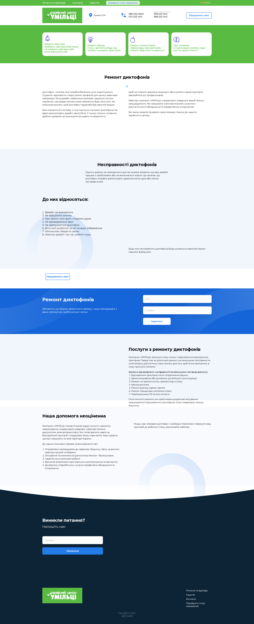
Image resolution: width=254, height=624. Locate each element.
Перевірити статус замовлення (123, 3)
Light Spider (127, 615)
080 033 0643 (136, 14)
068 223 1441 (160, 17)
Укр (202, 3)
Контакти (77, 3)
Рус (208, 3)
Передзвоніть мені (199, 15)
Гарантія (94, 3)
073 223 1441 (135, 17)
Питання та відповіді (53, 3)
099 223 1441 (160, 14)
